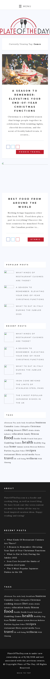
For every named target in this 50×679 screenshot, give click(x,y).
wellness (31, 458)
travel (8, 458)
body (24, 423)
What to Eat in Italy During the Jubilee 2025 (29, 310)
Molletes (41, 447)
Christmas (35, 426)
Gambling (9, 443)
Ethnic (36, 239)
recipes (31, 450)
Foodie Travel (30, 152)
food (8, 437)
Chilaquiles (25, 426)
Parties (8, 450)
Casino (17, 426)
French (30, 439)
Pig (13, 451)
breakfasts (30, 423)
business (41, 422)
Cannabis (8, 426)
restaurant (9, 454)
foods (24, 438)
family (27, 434)
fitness (35, 434)
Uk (15, 459)
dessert (18, 430)
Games (18, 443)
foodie (17, 438)
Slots (18, 454)
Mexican (33, 447)
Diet (25, 430)
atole (19, 423)
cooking (8, 430)
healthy (37, 443)
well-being (21, 459)
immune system (23, 447)
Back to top (24, 673)
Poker (22, 451)
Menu (26, 6)
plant (17, 451)
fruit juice (38, 439)
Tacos (37, 455)
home (12, 446)
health (27, 442)
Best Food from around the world (25, 203)
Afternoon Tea (10, 423)
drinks (31, 430)
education (17, 434)
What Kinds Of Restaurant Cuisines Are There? (29, 276)
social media (28, 454)
